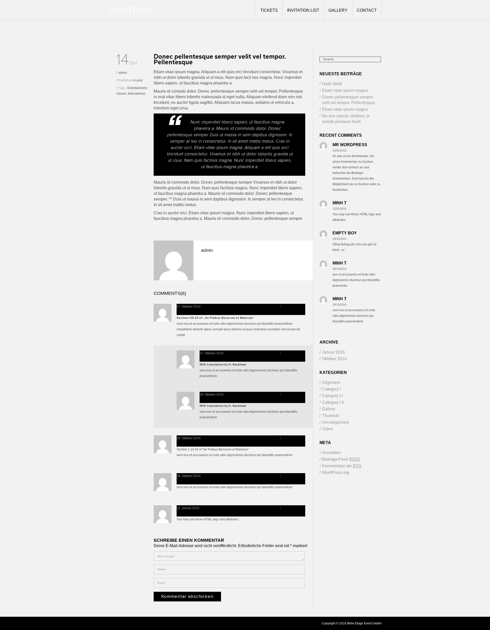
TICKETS (269, 10)
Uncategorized (335, 422)
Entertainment (137, 88)
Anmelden (331, 452)
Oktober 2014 (334, 359)
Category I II (333, 402)
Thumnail (330, 415)
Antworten (293, 306)
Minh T (207, 359)
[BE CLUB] (130, 10)
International (136, 93)
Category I (331, 389)
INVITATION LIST (303, 10)
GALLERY (338, 10)
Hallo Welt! (332, 84)
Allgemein (331, 382)
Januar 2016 (333, 352)
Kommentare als (341, 466)
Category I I (332, 396)
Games (121, 93)
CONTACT (367, 10)
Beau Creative (194, 312)
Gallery (328, 409)
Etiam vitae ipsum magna (345, 90)
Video (327, 429)
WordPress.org (335, 472)
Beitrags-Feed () (341, 459)
